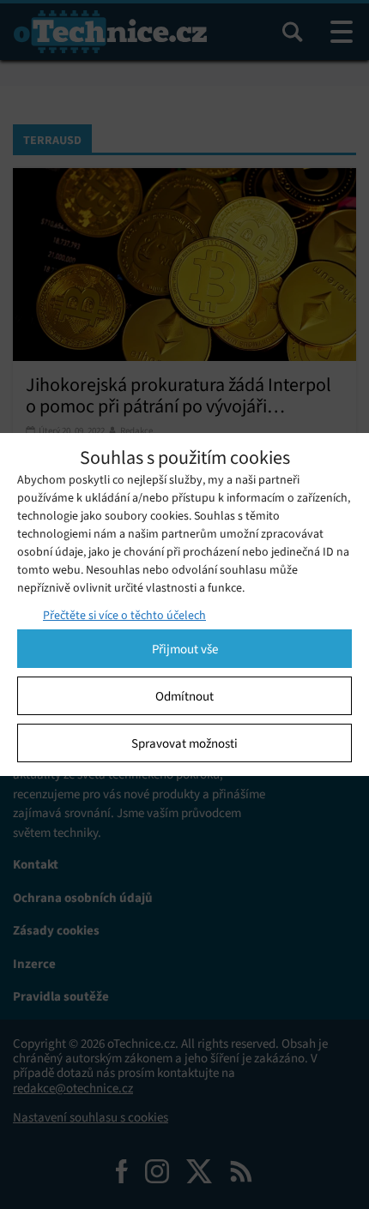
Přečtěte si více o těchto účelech (124, 615)
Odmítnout (184, 696)
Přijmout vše (185, 649)
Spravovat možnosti (184, 743)
